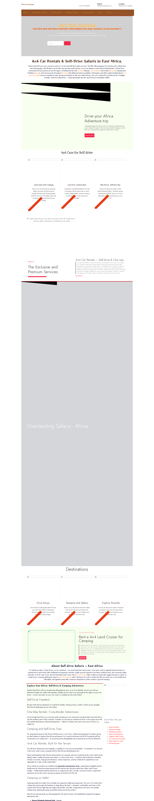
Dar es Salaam (95, 71)
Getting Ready (88, 13)
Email (80, 224)
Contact (109, 13)
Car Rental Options (39, 13)
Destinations (56, 13)
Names (81, 215)
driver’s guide (81, 675)
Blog (100, 13)
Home (25, 13)
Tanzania (112, 71)
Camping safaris (72, 13)
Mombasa (80, 71)
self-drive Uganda (66, 677)
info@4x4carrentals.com (104, 6)
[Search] (67, 43)
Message (81, 234)
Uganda (37, 73)
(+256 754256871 (84, 6)
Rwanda (64, 73)
